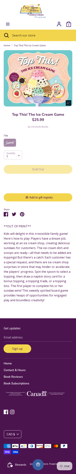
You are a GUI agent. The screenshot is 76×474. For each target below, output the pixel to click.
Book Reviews (13, 377)
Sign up (17, 349)
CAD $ (11, 434)
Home (8, 363)
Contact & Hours (15, 370)
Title (6, 135)
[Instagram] (12, 412)
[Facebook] (6, 412)
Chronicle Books (39, 126)
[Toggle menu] (8, 24)
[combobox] (13, 155)
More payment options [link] (38, 189)
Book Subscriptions (16, 383)
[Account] (59, 23)
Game (10, 143)
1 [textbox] (7, 156)
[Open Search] (6, 35)
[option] (38, 78)
